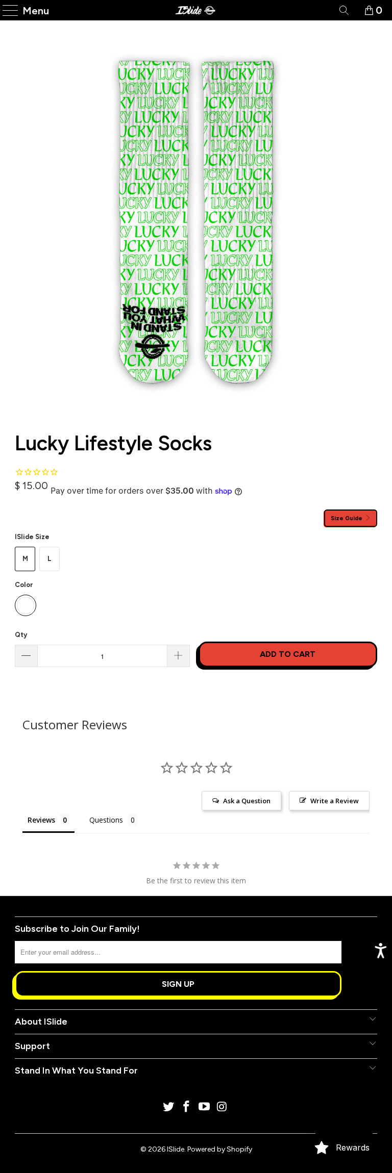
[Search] (343, 10)
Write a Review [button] (334, 800)
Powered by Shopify (219, 1149)
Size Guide (347, 518)
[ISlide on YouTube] (204, 1107)
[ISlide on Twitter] (169, 1107)
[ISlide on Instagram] (222, 1107)
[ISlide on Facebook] (186, 1107)
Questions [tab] (106, 820)
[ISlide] (196, 10)
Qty (21, 635)
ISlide (175, 1149)
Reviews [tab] (41, 820)
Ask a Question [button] (247, 800)
